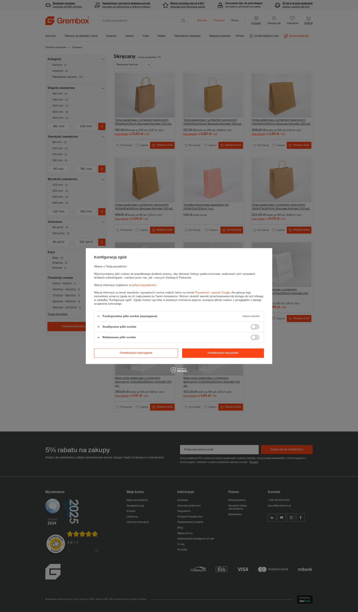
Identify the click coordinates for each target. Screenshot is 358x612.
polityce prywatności (144, 285)
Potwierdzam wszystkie (223, 352)
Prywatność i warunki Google (212, 292)
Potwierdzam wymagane (136, 352)
